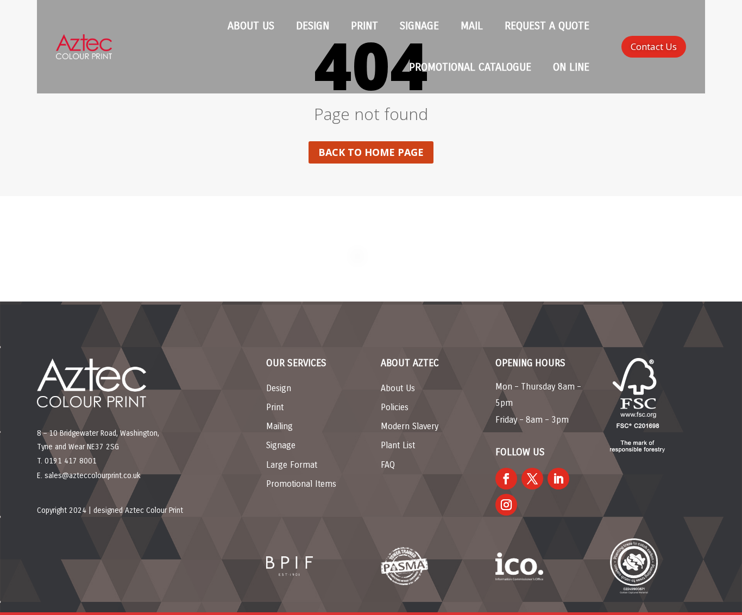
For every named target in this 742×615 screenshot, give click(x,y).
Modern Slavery (409, 426)
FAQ (388, 465)
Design (312, 26)
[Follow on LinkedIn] (558, 479)
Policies (394, 407)
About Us (398, 388)
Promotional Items (301, 484)
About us (251, 26)
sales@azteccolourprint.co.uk (93, 475)
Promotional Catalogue (470, 67)
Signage (419, 26)
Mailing (279, 426)
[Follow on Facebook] (506, 479)
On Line (571, 67)
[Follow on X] (532, 479)
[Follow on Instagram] (506, 505)
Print (364, 26)
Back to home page (371, 152)
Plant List (398, 445)
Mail (472, 26)
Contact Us (654, 46)
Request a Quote (547, 26)
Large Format (291, 465)
